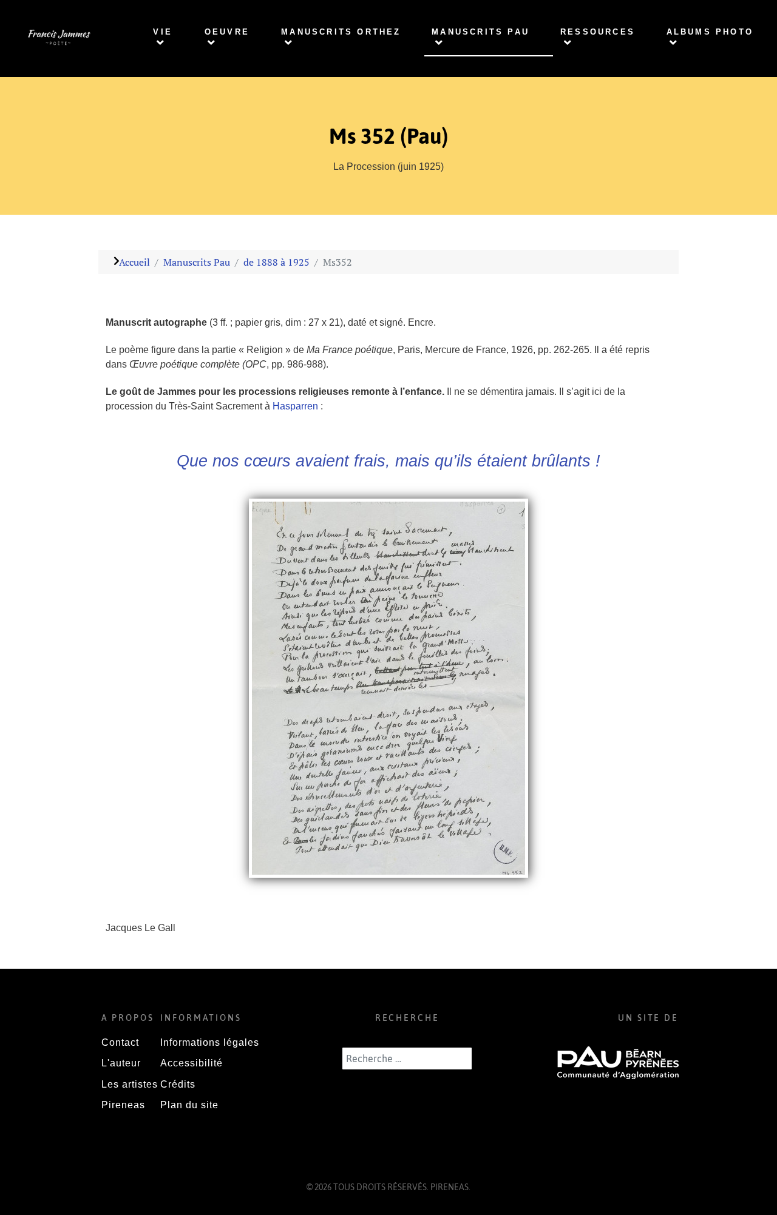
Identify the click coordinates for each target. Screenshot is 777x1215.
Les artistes (129, 1084)
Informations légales (209, 1042)
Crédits (177, 1084)
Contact (120, 1042)
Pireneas (123, 1105)
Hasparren (297, 406)
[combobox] (407, 1058)
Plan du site (189, 1105)
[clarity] (58, 37)
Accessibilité (191, 1063)
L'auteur (121, 1063)
